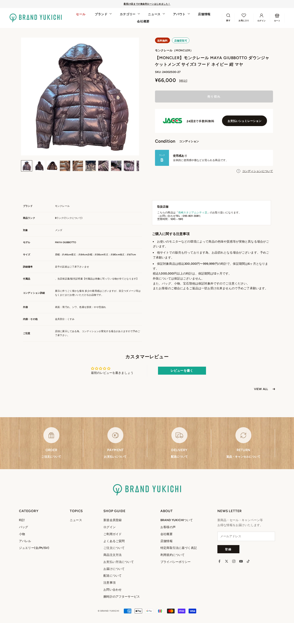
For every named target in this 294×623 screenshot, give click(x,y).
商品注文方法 (112, 555)
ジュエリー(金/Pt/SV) (34, 548)
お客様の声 (168, 527)
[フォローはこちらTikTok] (248, 561)
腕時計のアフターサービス (121, 596)
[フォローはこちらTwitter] (227, 561)
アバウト (179, 14)
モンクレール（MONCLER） (174, 50)
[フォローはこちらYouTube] (241, 561)
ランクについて (73, 218)
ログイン (109, 527)
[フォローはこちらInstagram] (234, 561)
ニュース (154, 14)
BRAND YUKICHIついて (176, 520)
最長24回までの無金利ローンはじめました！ (147, 4)
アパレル (25, 541)
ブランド (101, 14)
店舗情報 (204, 14)
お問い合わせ (112, 589)
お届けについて (114, 569)
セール (80, 14)
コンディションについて (257, 171)
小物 (22, 534)
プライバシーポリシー (175, 562)
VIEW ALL (261, 389)
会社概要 (143, 21)
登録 (228, 549)
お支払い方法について (118, 562)
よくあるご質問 (114, 541)
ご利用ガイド (112, 534)
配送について (112, 575)
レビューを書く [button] (182, 370)
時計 (22, 520)
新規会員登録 (112, 520)
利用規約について (172, 555)
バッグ (23, 527)
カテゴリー (128, 14)
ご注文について (114, 548)
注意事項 (109, 582)
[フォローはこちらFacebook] (219, 561)
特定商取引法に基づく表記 (178, 548)
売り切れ (214, 96)
